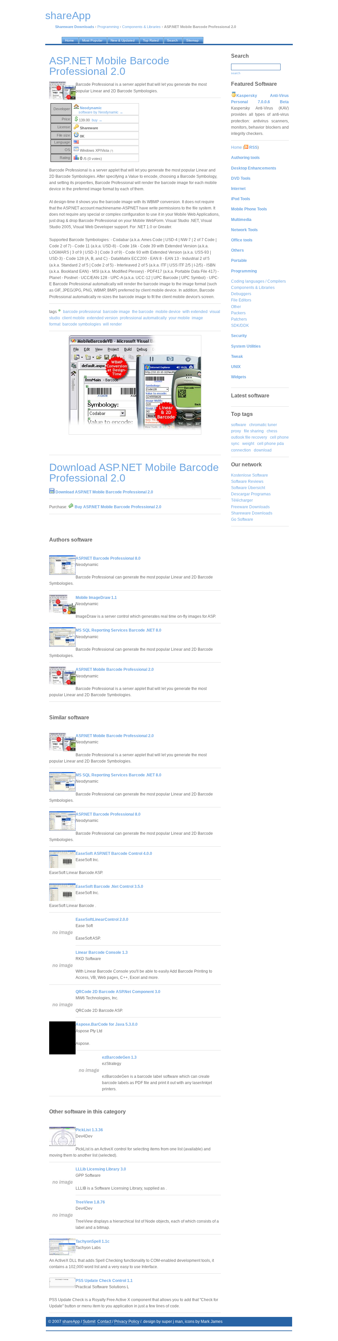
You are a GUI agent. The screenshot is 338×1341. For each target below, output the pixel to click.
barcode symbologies (81, 324)
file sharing (254, 431)
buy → (97, 120)
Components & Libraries (141, 27)
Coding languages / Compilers (258, 281)
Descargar (240, 494)
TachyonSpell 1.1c (93, 1241)
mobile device (168, 311)
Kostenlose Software (249, 475)
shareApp (71, 1321)
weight (248, 443)
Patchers (239, 319)
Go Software (242, 519)
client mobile (73, 318)
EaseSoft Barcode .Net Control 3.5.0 (109, 886)
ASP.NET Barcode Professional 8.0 (108, 558)
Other (236, 306)
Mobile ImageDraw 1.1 (96, 597)
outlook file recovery (249, 437)
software (238, 424)
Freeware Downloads (250, 507)
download (263, 450)
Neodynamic (91, 108)
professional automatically (143, 318)
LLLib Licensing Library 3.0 (101, 1169)
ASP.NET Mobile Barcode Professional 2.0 (115, 669)
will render (112, 324)
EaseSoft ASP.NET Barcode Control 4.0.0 (114, 853)
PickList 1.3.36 (89, 1130)
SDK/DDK (240, 325)
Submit (89, 1321)
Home (236, 147)
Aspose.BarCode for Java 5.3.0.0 (107, 1024)
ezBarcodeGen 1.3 (119, 1057)
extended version (102, 318)
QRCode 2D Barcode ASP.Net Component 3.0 (118, 991)
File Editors (241, 300)
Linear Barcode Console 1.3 (102, 952)
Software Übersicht (248, 487)
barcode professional (82, 311)
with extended (195, 311)
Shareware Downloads (251, 513)
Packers (238, 313)
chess (272, 431)
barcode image (116, 311)
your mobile (179, 318)
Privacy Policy (126, 1321)
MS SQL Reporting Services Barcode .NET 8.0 (118, 630)
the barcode (142, 311)
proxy (236, 431)
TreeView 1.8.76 (90, 1202)
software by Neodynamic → (101, 112)
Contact (104, 1321)
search (235, 73)
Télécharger (242, 500)
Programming (108, 27)
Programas (261, 494)
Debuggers (241, 294)
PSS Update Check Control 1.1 (104, 1280)
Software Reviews (247, 481)
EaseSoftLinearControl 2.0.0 (102, 919)
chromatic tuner (263, 424)
